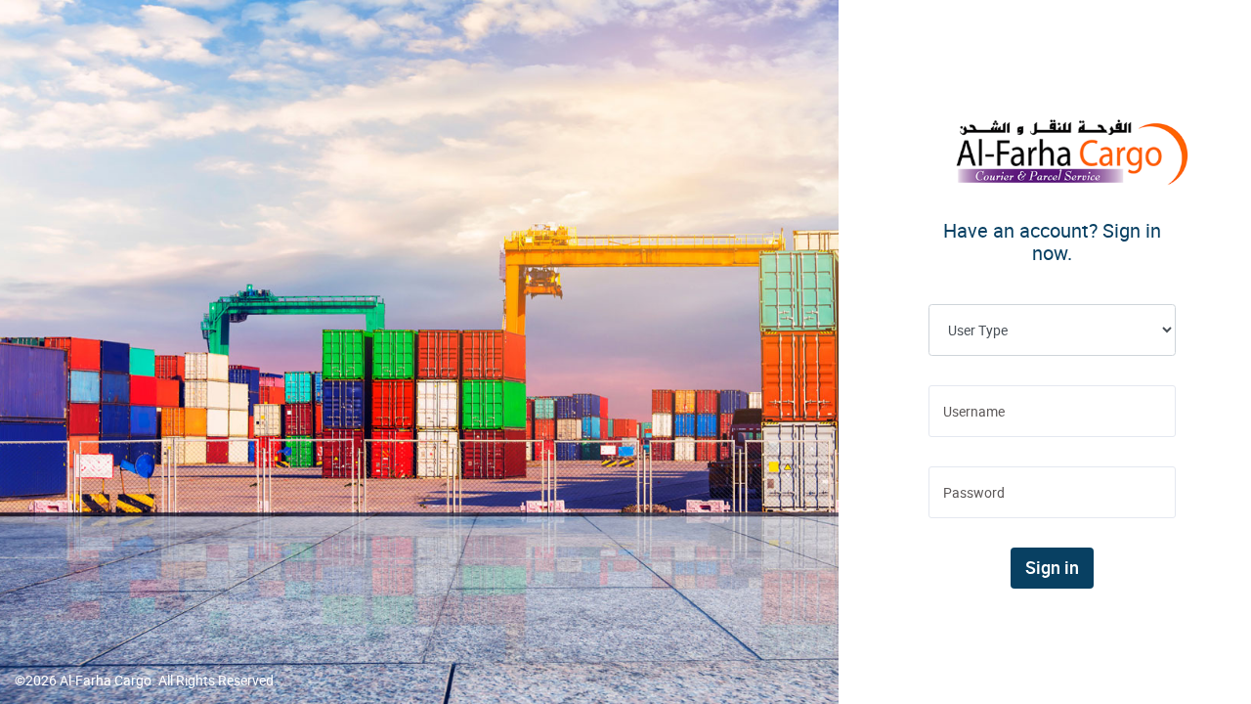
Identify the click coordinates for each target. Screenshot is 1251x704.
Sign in (1052, 567)
